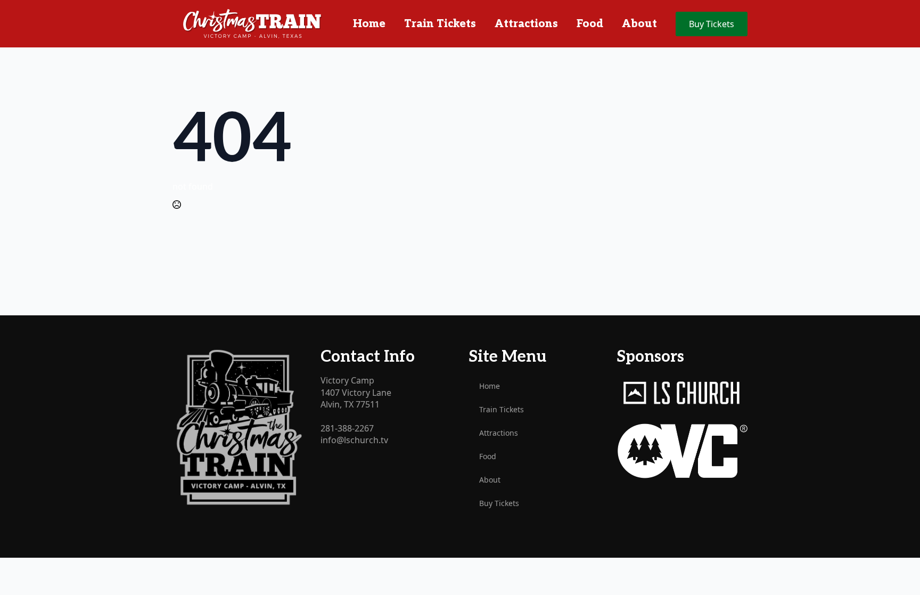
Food (590, 24)
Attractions (526, 24)
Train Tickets (440, 24)
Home (369, 24)
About (639, 24)
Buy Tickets (499, 503)
